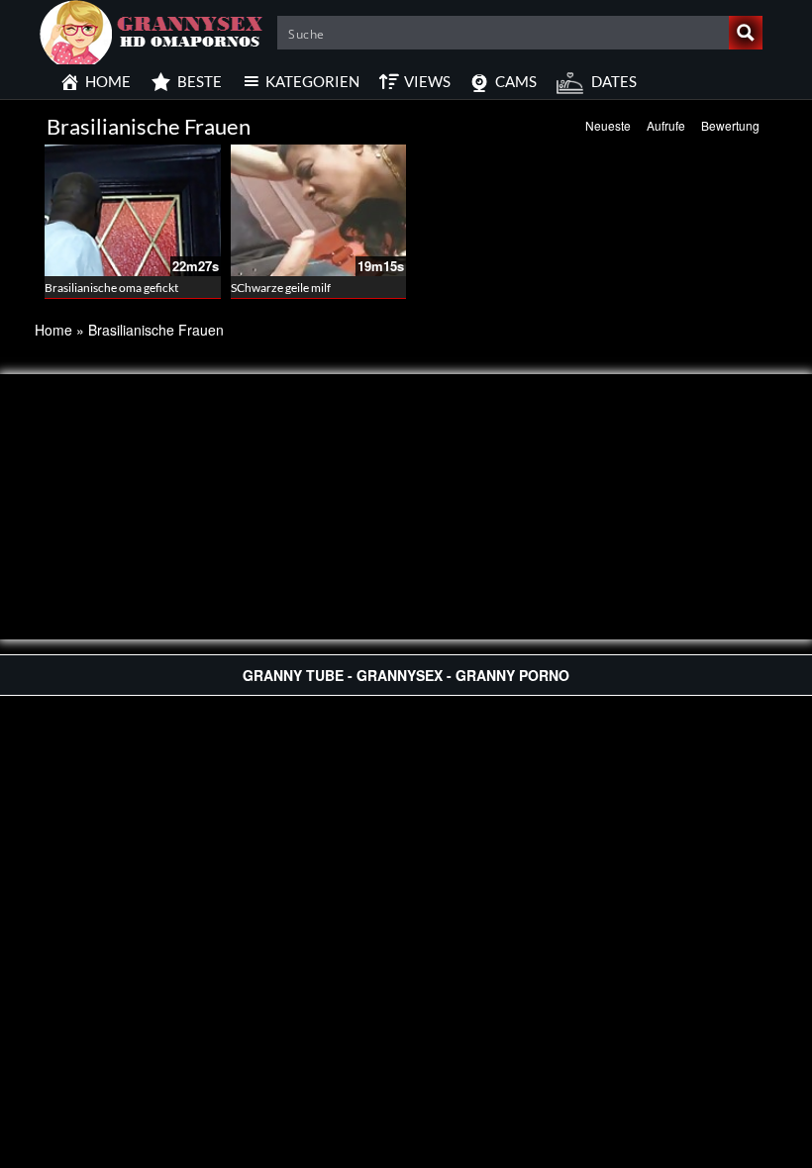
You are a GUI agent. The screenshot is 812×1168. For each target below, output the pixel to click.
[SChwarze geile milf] (319, 210)
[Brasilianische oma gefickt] (133, 210)
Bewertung (730, 125)
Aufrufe (666, 125)
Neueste (608, 125)
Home (53, 330)
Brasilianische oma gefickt (111, 287)
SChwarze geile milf (281, 287)
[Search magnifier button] (745, 32)
